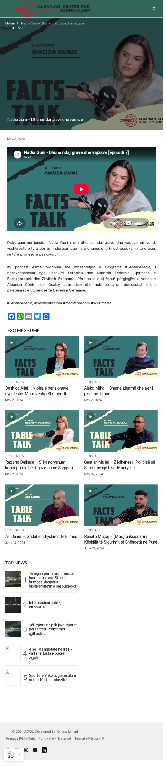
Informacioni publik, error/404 (45, 604)
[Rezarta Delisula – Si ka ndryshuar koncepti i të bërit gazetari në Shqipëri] (42, 431)
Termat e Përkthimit (20, 738)
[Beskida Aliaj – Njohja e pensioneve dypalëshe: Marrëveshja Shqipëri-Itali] (42, 357)
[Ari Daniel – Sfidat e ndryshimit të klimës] (42, 505)
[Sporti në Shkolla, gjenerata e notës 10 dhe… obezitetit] (13, 677)
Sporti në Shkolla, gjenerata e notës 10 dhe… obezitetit (52, 677)
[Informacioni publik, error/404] (13, 605)
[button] (7, 8)
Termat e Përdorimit (89, 738)
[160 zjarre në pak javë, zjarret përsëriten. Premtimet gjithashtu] (13, 629)
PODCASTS (15, 382)
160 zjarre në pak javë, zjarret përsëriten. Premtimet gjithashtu (53, 629)
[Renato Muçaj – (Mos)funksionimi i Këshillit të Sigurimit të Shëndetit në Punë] (121, 505)
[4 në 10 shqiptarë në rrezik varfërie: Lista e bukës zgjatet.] (13, 653)
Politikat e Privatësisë (54, 738)
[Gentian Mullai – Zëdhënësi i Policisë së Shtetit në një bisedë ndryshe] (121, 431)
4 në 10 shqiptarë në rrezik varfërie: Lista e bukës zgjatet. (50, 653)
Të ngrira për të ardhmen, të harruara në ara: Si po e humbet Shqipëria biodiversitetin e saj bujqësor (52, 579)
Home (9, 23)
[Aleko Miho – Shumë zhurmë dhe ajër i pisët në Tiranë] (121, 357)
